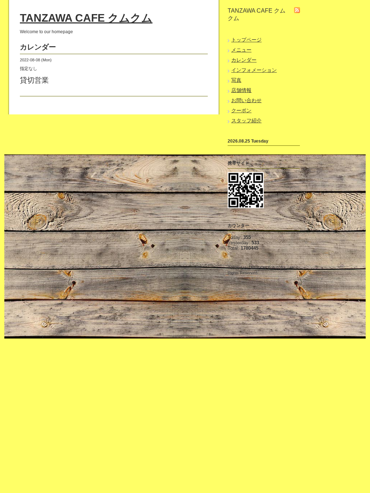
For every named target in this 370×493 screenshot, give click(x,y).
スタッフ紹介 (246, 120)
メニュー (241, 50)
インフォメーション (254, 70)
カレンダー (244, 60)
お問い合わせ (246, 100)
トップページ (246, 40)
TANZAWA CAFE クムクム (86, 18)
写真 (236, 80)
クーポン (241, 110)
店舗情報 (241, 90)
